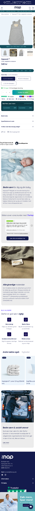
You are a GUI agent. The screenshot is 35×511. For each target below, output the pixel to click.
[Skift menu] (2, 7)
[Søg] (29, 7)
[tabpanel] (17, 370)
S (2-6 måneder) (8, 78)
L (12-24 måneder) (8, 83)
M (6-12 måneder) (23, 78)
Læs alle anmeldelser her (17, 238)
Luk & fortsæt (26, 505)
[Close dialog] (34, 493)
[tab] (11, 352)
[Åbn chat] (30, 507)
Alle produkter (5, 14)
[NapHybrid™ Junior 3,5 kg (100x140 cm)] (13, 367)
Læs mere (6, 442)
